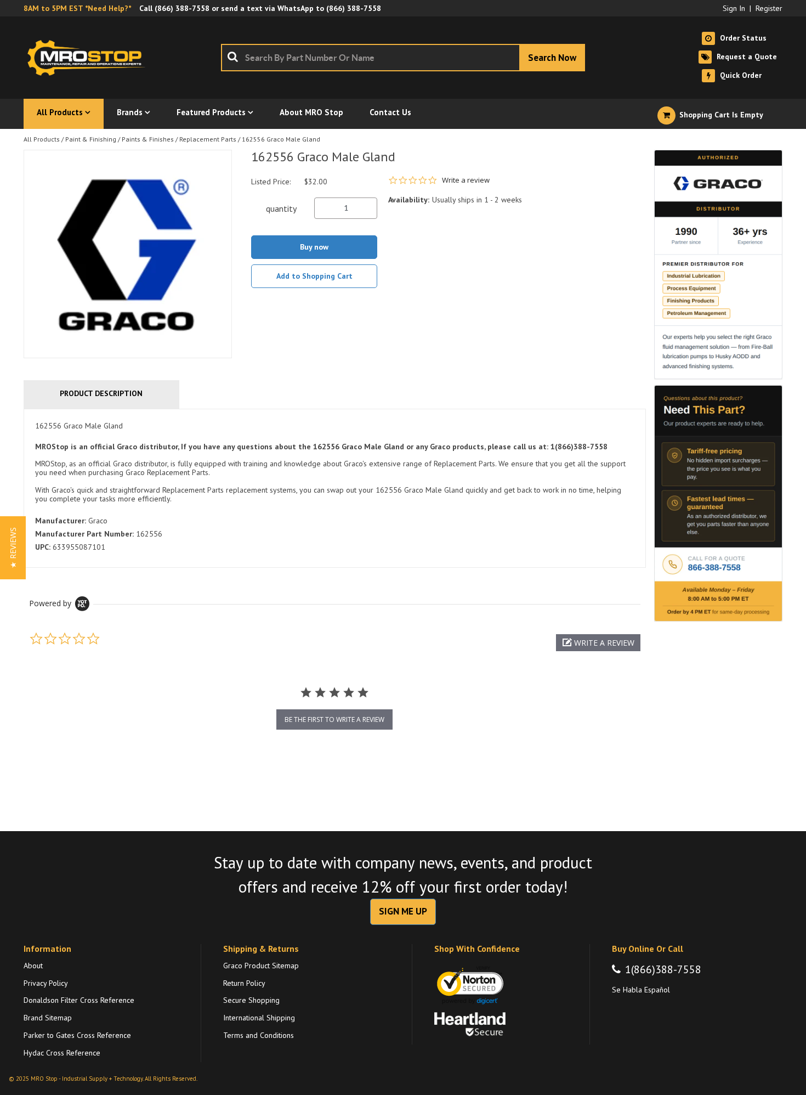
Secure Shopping (251, 1000)
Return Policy (244, 983)
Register (769, 8)
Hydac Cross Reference (62, 1053)
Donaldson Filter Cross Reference (79, 1000)
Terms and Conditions (258, 1035)
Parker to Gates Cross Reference (77, 1035)
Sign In (734, 8)
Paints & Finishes (148, 139)
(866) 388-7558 (182, 8)
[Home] (89, 57)
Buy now (314, 247)
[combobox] (403, 57)
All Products (42, 139)
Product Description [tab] (101, 393)
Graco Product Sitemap (261, 965)
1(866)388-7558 (663, 969)
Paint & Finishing (90, 139)
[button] (598, 642)
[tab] (335, 488)
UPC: (42, 547)
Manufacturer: (60, 521)
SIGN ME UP (403, 911)
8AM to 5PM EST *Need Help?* (77, 8)
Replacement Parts (207, 139)
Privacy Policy (46, 983)
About (33, 965)
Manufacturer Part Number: (84, 534)
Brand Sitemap (48, 1018)
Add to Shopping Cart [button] (314, 276)
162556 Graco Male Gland (281, 139)
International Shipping (259, 1018)
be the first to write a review (334, 719)
